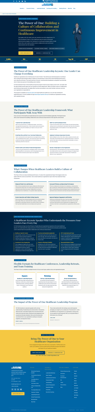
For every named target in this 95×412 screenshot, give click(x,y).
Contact (77, 409)
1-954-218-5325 (42, 355)
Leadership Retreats (41, 8)
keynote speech (31, 92)
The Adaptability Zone (35, 389)
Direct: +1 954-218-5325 (51, 2)
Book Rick (82, 409)
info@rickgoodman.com (16, 384)
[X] (15, 389)
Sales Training (49, 375)
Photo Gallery (63, 384)
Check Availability (25, 53)
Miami (75, 373)
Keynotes (22, 8)
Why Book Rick (34, 399)
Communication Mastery (51, 377)
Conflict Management (50, 384)
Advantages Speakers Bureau (41, 94)
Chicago (75, 390)
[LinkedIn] (18, 389)
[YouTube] (21, 389)
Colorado (76, 392)
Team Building (49, 382)
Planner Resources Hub (65, 371)
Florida (75, 371)
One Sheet (62, 373)
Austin (75, 383)
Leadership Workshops (50, 372)
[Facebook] (12, 389)
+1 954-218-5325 (14, 386)
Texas (75, 378)
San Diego (76, 395)
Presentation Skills (50, 380)
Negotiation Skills (49, 387)
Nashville (76, 385)
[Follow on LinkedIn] (19, 1)
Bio (61, 380)
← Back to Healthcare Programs (9, 13)
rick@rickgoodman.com (53, 355)
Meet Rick (70, 8)
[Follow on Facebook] (14, 1)
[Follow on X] (16, 1)
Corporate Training (30, 8)
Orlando (75, 375)
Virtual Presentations (35, 397)
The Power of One (35, 383)
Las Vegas (76, 387)
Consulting (48, 389)
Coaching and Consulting (51, 8)
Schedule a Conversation (43, 53)
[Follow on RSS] (25, 1)
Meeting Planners (62, 8)
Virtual (75, 397)
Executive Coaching (50, 392)
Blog (74, 8)
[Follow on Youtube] (22, 1)
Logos (61, 382)
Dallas (75, 380)
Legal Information (72, 409)
